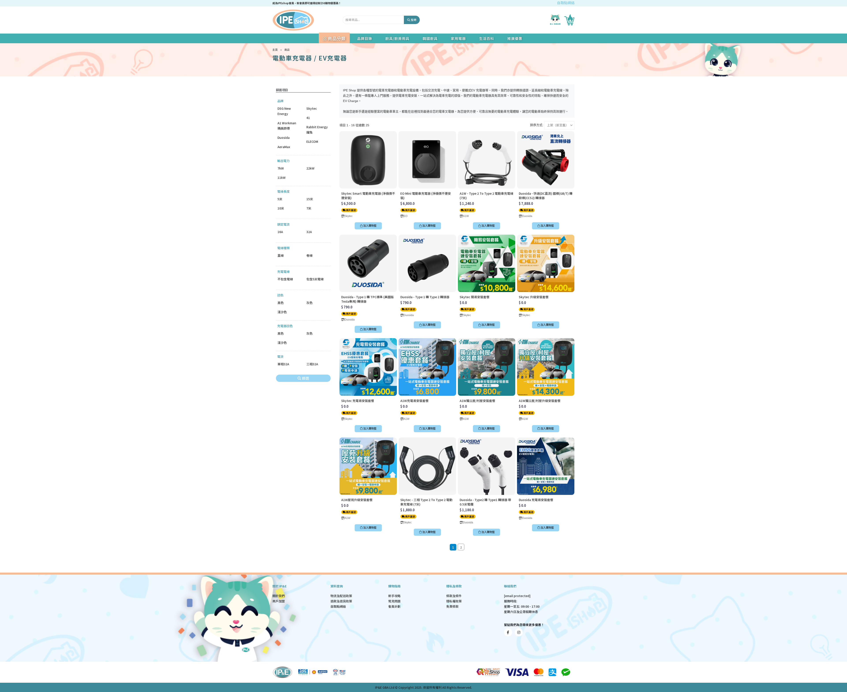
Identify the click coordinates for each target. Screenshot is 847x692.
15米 (309, 199)
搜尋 (413, 20)
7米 (308, 208)
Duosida (283, 137)
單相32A (283, 364)
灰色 (309, 302)
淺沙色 (282, 312)
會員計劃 (394, 606)
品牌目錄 (364, 38)
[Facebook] (508, 632)
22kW (310, 168)
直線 (280, 255)
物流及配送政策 (341, 596)
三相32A (312, 364)
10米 (280, 208)
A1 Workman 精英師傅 (286, 125)
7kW (280, 168)
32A (309, 232)
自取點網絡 (566, 2)
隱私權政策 (454, 601)
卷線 (309, 255)
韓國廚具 (430, 38)
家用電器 (458, 38)
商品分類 (336, 38)
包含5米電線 (315, 279)
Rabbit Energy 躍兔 (317, 129)
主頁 (275, 49)
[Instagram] (519, 632)
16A (280, 232)
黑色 (280, 302)
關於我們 (278, 596)
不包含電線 (285, 279)
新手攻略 (394, 596)
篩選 (305, 378)
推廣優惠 (514, 38)
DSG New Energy (284, 111)
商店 (287, 49)
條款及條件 (454, 596)
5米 (279, 199)
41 (308, 117)
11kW (281, 177)
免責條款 (452, 606)
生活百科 (486, 38)
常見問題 (394, 601)
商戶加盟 (278, 601)
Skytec (311, 108)
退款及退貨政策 (341, 601)
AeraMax (283, 147)
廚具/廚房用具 (397, 38)
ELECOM (312, 141)
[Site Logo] (293, 20)
